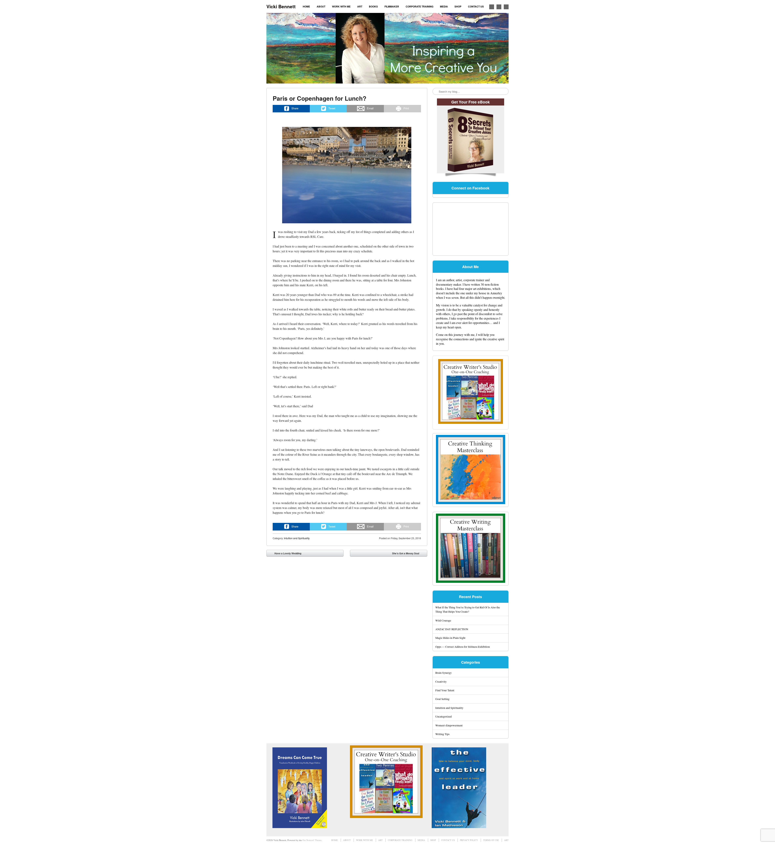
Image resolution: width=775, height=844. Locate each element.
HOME (306, 6)
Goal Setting (442, 699)
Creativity (441, 681)
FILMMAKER (391, 6)
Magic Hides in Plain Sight (450, 638)
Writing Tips (442, 734)
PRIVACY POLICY (469, 840)
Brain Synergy (443, 673)
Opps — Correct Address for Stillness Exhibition (462, 647)
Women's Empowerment (449, 725)
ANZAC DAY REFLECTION (451, 629)
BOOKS (373, 6)
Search (436, 91)
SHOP (458, 6)
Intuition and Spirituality (297, 538)
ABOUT (321, 6)
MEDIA (444, 6)
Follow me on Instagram (498, 6)
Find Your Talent (444, 690)
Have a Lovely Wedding (285, 554)
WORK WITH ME (341, 6)
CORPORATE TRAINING (419, 6)
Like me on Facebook (491, 6)
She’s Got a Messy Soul (408, 554)
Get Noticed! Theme (312, 840)
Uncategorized (443, 716)
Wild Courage (443, 620)
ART (359, 6)
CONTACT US (476, 6)
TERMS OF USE (491, 840)
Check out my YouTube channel (506, 6)
